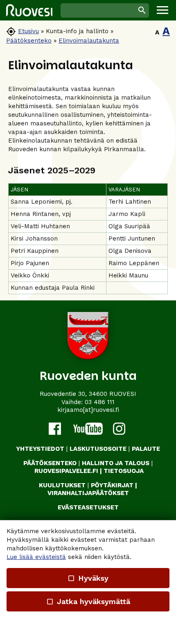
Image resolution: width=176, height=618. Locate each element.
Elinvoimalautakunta (89, 40)
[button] (162, 10)
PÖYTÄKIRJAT (112, 485)
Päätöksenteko (29, 40)
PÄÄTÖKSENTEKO (50, 463)
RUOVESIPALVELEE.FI (66, 471)
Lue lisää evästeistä (36, 557)
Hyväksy (88, 578)
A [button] (157, 32)
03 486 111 (100, 402)
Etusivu (28, 31)
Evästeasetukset (88, 507)
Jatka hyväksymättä (88, 601)
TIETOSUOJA (124, 471)
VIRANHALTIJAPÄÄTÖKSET (88, 493)
